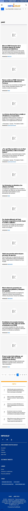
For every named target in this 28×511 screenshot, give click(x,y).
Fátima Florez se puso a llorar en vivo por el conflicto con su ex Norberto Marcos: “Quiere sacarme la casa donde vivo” (16, 420)
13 (24, 374)
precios (9, 56)
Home (2, 469)
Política (3, 450)
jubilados (10, 264)
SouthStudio (17, 507)
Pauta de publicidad (5, 473)
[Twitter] (7, 439)
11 (20, 374)
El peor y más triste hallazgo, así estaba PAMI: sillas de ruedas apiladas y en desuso (12, 357)
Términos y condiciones (6, 471)
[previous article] (25, 9)
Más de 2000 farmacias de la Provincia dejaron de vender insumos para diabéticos (11, 47)
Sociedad (3, 448)
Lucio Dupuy (16, 481)
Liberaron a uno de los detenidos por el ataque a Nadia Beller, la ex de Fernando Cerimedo (15, 405)
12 (22, 374)
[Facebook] (2, 439)
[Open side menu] (1, 5)
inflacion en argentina (7, 484)
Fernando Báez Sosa (7, 481)
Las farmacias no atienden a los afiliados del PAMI (12, 186)
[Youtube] (11, 439)
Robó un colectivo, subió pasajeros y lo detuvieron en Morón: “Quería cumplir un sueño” (15, 398)
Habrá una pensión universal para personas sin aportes (12, 254)
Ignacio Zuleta (20, 123)
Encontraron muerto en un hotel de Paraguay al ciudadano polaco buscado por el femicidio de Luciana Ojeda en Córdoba (16, 413)
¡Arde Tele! (3, 454)
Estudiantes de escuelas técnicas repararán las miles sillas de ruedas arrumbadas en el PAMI (13, 323)
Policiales (3, 452)
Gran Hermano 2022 (20, 484)
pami (9, 90)
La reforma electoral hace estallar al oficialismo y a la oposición (13, 115)
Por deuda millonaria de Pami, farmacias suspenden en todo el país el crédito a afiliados (14, 221)
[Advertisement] (14, 15)
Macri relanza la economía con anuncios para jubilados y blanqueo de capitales (13, 289)
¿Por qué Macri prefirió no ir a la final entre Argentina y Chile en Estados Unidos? (13, 150)
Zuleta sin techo (12, 125)
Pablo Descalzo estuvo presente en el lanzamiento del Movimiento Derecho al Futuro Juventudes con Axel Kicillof (15, 391)
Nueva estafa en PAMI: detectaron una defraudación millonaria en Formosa (13, 81)
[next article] (23, 9)
